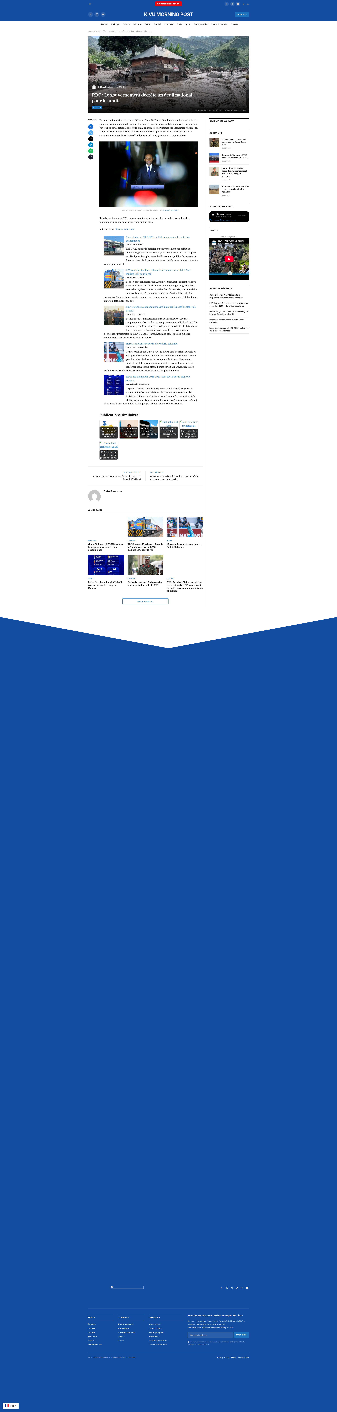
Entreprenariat (201, 24)
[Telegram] (90, 144)
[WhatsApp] (90, 150)
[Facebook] (90, 126)
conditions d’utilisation (230, 1342)
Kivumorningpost (170, 210)
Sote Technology (128, 1357)
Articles (98, 31)
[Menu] (90, 4)
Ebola (179, 24)
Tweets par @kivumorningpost (222, 220)
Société (157, 24)
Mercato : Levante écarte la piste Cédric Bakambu (152, 343)
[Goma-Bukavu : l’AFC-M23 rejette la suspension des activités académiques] (114, 246)
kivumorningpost (125, 229)
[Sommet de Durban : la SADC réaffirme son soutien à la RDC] (214, 157)
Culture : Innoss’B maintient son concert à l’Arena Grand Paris (234, 142)
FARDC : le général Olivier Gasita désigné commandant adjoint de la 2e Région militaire (234, 172)
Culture (126, 24)
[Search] (243, 4)
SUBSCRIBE (242, 14)
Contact (234, 24)
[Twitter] (90, 132)
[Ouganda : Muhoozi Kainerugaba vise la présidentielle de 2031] (145, 565)
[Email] (90, 138)
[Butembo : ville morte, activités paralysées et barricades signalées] (214, 189)
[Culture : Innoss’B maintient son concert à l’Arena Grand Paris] (214, 142)
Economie (169, 24)
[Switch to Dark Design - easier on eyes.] (247, 4)
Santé (147, 24)
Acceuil (104, 24)
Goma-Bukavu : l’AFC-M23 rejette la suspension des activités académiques (105, 547)
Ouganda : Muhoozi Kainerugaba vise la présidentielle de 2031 (145, 583)
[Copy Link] (90, 156)
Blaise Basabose (106, 87)
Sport (188, 24)
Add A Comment (145, 601)
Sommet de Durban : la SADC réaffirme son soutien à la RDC (235, 156)
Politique (115, 24)
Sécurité (137, 24)
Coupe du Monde (219, 24)
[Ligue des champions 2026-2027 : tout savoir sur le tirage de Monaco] (114, 385)
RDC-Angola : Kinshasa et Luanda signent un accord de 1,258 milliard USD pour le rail (145, 547)
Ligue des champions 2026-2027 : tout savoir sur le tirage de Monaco (105, 585)
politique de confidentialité (198, 1345)
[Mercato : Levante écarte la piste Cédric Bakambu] (114, 352)
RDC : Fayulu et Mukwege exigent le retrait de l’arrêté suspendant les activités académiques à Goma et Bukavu (185, 586)
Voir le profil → (242, 215)
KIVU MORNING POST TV (168, 4)
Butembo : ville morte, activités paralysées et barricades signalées (235, 189)
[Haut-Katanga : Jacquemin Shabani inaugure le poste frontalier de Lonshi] (114, 316)
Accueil (91, 31)
